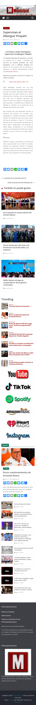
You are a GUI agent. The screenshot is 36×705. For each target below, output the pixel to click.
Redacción (17, 39)
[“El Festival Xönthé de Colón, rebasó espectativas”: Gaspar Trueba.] (7, 561)
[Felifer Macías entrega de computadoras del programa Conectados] (18, 261)
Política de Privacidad (7, 612)
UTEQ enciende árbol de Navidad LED (20, 183)
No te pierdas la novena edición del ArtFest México (17, 213)
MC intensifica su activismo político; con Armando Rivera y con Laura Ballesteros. (23, 514)
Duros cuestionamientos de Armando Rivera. (17, 474)
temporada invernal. (12, 71)
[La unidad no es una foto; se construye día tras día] (7, 571)
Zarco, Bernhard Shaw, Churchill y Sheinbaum (23, 549)
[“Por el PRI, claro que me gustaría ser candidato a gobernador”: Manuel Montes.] (7, 527)
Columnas (6, 468)
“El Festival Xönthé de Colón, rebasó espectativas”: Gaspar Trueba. (22, 559)
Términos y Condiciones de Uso (10, 619)
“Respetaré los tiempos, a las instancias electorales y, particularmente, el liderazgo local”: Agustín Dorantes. (22, 537)
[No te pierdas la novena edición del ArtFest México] (18, 193)
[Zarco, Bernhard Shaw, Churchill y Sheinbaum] (7, 550)
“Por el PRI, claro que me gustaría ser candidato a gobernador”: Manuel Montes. (23, 525)
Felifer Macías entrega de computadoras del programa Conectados (14, 282)
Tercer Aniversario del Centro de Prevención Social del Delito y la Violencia (16, 247)
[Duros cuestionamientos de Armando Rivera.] (18, 457)
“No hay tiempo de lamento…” (23, 504)
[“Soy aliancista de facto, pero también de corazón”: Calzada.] (7, 590)
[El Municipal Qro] (18, 6)
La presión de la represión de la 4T (14, 178)
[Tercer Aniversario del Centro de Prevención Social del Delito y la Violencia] (18, 226)
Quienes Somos (6, 615)
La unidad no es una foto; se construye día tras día (22, 570)
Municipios (6, 28)
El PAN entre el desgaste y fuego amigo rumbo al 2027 (23, 579)
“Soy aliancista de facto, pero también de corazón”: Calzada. (23, 589)
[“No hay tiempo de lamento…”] (7, 505)
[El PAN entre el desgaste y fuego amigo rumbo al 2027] (7, 580)
